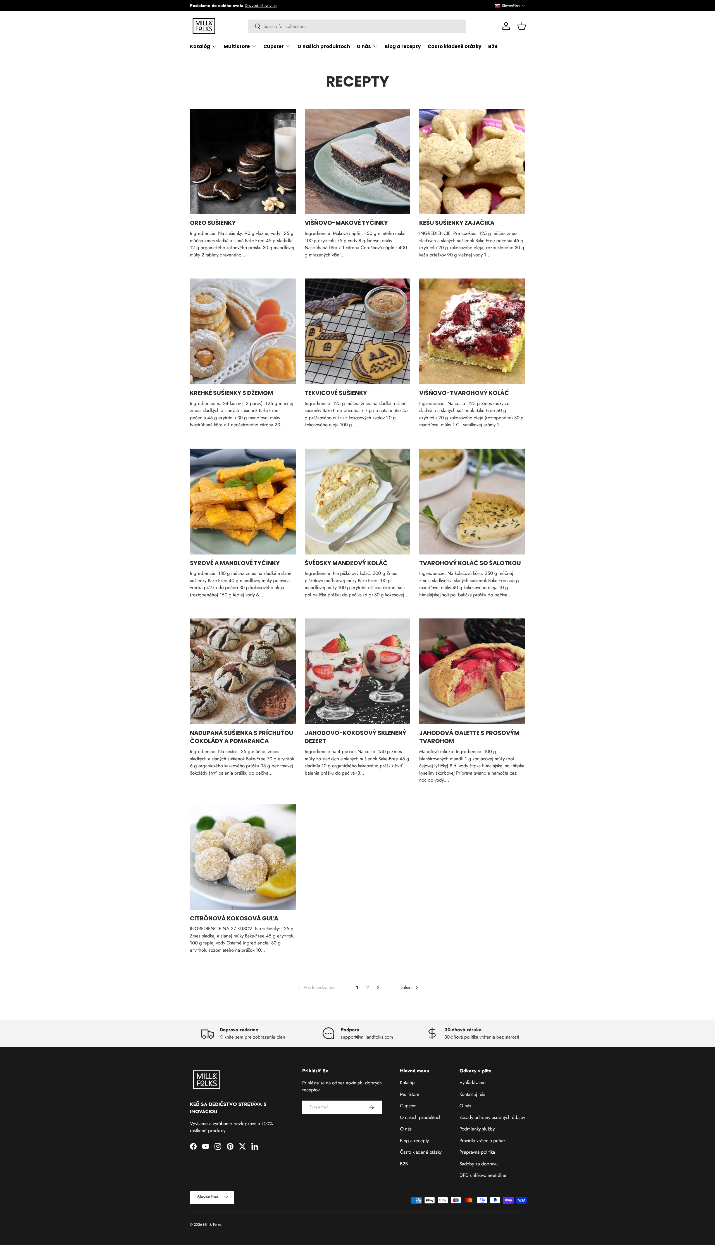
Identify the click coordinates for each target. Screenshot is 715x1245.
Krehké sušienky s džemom (231, 393)
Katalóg (200, 46)
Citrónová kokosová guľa (234, 918)
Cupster (273, 46)
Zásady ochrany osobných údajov (492, 1117)
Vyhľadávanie (472, 1082)
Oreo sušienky (213, 223)
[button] (510, 5)
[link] (316, 987)
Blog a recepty (403, 46)
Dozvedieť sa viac (261, 6)
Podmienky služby (477, 1128)
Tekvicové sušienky (336, 393)
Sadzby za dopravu (478, 1163)
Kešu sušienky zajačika (456, 223)
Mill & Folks (212, 1224)
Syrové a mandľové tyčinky (235, 563)
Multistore (237, 46)
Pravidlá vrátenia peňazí (483, 1140)
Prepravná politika (477, 1152)
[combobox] (357, 26)
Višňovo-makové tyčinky (346, 223)
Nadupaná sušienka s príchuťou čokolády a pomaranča (241, 737)
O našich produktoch (323, 46)
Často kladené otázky (455, 46)
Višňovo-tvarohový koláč (464, 393)
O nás (364, 46)
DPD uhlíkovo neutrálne (482, 1175)
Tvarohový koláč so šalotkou (470, 563)
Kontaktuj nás (472, 1094)
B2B (493, 46)
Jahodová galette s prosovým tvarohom (469, 737)
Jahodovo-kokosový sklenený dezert (355, 737)
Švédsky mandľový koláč (346, 563)
